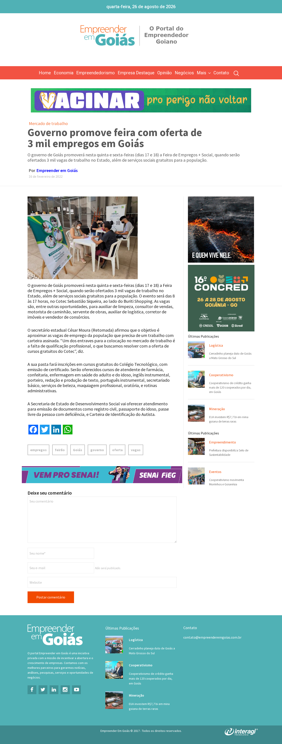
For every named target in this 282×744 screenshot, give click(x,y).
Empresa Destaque (136, 72)
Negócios (184, 72)
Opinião (164, 72)
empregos (38, 450)
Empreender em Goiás (57, 170)
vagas (136, 450)
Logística (216, 345)
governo (97, 450)
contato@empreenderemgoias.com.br (212, 637)
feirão (60, 450)
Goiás (77, 450)
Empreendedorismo (95, 72)
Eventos (215, 471)
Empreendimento (222, 442)
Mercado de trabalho (48, 123)
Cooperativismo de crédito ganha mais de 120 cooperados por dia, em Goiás (230, 387)
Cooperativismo (221, 375)
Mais (201, 72)
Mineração (217, 409)
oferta (117, 450)
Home (45, 72)
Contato (221, 72)
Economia (63, 72)
